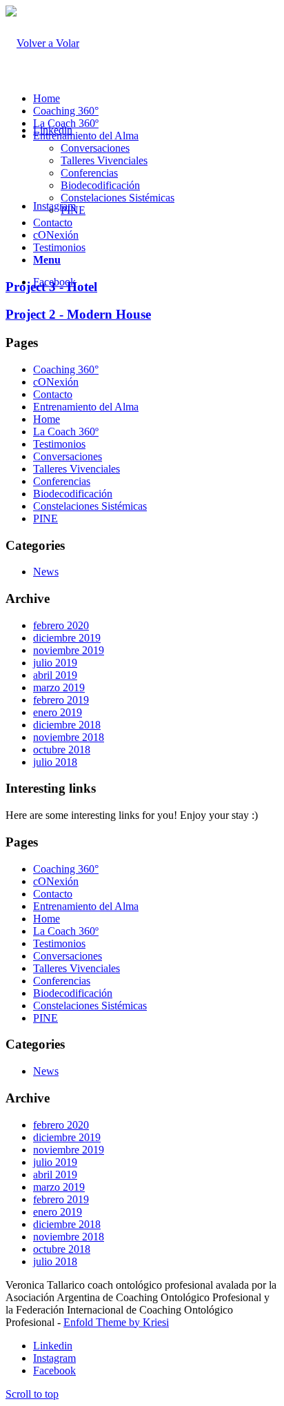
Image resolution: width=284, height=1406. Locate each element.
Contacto (52, 222)
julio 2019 (55, 663)
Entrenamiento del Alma (86, 135)
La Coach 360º (66, 123)
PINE (73, 210)
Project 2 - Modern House (78, 314)
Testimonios (59, 247)
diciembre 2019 (67, 638)
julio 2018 (55, 762)
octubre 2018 (61, 749)
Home (46, 98)
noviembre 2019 (68, 650)
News (46, 571)
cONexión (56, 235)
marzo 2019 (59, 687)
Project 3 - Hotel (51, 286)
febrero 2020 (61, 625)
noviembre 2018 (68, 737)
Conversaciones (95, 148)
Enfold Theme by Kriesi (116, 1322)
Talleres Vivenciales (104, 160)
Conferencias (89, 173)
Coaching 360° (66, 111)
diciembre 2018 (67, 725)
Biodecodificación (100, 185)
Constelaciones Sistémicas (117, 198)
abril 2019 (55, 675)
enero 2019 (57, 712)
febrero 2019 (61, 700)
